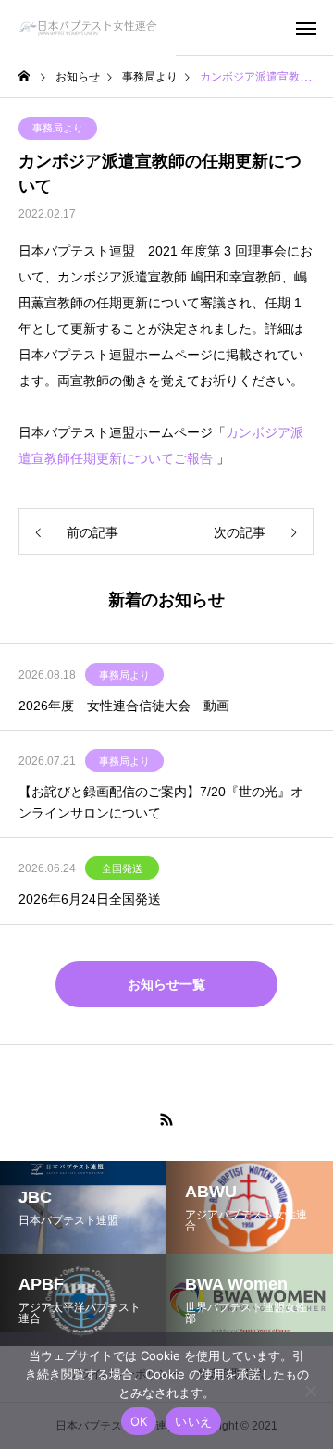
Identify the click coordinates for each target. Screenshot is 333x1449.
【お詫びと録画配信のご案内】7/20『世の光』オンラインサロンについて (160, 801)
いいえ (193, 1421)
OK (139, 1421)
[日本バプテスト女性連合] (88, 28)
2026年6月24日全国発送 (89, 899)
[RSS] (166, 1119)
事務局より (57, 127)
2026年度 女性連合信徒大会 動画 (123, 705)
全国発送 (122, 868)
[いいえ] (310, 1390)
